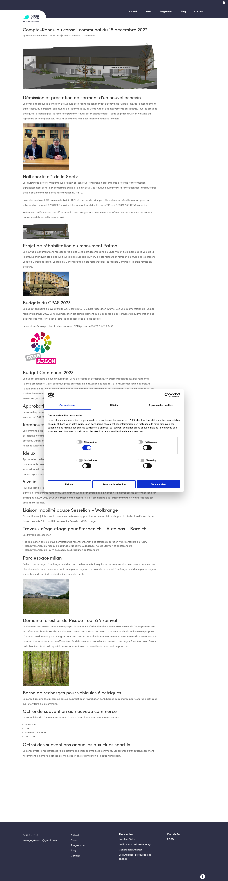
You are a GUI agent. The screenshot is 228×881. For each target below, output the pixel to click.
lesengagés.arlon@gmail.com (40, 840)
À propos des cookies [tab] (160, 405)
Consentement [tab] (67, 405)
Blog (183, 11)
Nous (148, 11)
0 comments (89, 35)
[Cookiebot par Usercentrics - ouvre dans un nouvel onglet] (166, 395)
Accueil (133, 11)
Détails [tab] (114, 405)
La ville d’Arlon (127, 839)
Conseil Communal (71, 35)
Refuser (69, 484)
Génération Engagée (131, 849)
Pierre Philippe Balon (36, 35)
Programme (166, 11)
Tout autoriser (158, 484)
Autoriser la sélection (114, 484)
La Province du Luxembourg (135, 844)
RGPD (170, 839)
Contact (198, 11)
